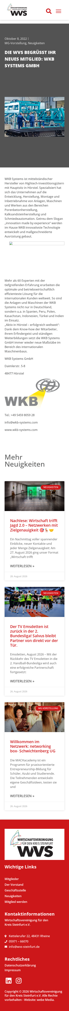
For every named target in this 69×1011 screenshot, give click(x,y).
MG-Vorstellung (15, 43)
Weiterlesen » (22, 566)
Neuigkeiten (36, 43)
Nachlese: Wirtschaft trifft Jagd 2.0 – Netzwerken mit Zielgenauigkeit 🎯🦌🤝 (34, 525)
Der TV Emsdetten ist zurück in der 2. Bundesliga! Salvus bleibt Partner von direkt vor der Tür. (34, 636)
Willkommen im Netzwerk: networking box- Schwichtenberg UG (32, 746)
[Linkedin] (9, 981)
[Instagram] (19, 981)
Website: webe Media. (39, 1000)
